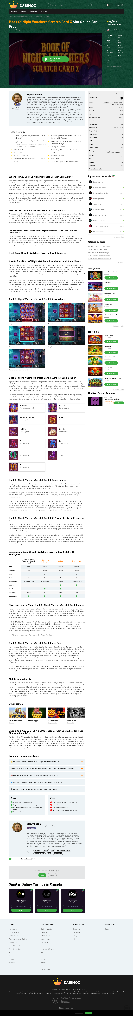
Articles (44, 11)
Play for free (112, 278)
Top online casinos (15, 949)
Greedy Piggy (76, 561)
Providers (12, 962)
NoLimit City (70, 723)
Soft (42, 952)
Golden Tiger (108, 304)
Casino (14, 11)
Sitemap (43, 966)
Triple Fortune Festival (111, 272)
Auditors (43, 962)
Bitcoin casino (45, 936)
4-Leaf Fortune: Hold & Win (112, 378)
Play (20, 910)
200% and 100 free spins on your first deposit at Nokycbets (113, 398)
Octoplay (106, 380)
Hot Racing (107, 282)
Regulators (44, 959)
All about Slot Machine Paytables (99, 256)
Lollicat (60, 561)
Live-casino (44, 942)
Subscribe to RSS (67, 1008)
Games (23, 11)
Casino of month (46, 929)
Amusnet (11, 723)
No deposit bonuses (15, 956)
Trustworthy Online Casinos (18, 939)
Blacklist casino (14, 932)
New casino (13, 929)
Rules (11, 952)
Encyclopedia (13, 966)
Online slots (13, 942)
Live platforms (45, 969)
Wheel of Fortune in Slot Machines (99, 247)
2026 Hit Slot (108, 367)
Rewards (12, 959)
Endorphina (107, 337)
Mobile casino (45, 939)
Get (119, 403)
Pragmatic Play (52, 723)
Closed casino (13, 936)
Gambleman (107, 346)
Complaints (44, 946)
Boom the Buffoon (45, 561)
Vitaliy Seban (17, 108)
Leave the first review (114, 24)
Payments (44, 932)
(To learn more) (79, 1013)
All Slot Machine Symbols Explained (99, 259)
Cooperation (77, 929)
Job (74, 939)
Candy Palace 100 (109, 293)
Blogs (107, 929)
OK (88, 1013)
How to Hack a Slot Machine (97, 250)
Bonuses (33, 11)
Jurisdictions (45, 956)
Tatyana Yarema (26, 859)
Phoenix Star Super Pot (111, 314)
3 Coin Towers (108, 335)
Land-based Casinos (47, 949)
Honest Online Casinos (16, 946)
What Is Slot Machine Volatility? (98, 253)
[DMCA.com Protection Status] (65, 1003)
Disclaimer (76, 932)
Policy (75, 936)
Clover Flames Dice (110, 357)
